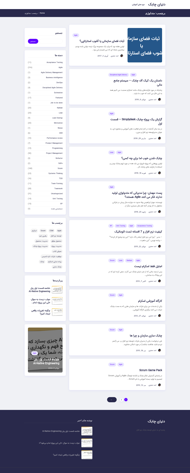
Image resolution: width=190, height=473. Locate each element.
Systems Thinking (55, 173)
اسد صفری (114, 56)
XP (111, 226)
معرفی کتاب (57, 251)
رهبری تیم (43, 236)
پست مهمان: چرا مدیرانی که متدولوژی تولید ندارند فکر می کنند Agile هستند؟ (137, 195)
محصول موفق (56, 241)
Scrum (112, 260)
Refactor (59, 158)
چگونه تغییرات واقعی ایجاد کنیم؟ (40, 312)
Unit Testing (120, 226)
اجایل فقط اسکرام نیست (148, 266)
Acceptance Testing (144, 226)
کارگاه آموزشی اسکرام (150, 301)
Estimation (58, 92)
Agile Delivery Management (52, 72)
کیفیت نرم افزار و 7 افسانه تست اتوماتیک (138, 231)
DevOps (59, 82)
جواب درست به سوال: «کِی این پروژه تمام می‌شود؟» (40, 302)
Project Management (54, 153)
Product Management (54, 143)
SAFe (60, 163)
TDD (61, 178)
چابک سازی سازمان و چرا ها (146, 335)
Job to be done (56, 102)
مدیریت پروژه (56, 246)
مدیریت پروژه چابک (40, 246)
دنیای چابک (156, 4)
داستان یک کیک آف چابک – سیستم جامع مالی (138, 82)
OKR (61, 133)
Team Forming (57, 183)
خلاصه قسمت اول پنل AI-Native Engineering (39, 290)
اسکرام (34, 230)
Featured (59, 97)
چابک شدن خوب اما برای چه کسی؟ (141, 158)
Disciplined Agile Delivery (118, 75)
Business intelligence (54, 77)
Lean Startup (57, 118)
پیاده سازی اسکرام (54, 261)
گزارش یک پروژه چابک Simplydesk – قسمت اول (136, 121)
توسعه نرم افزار (56, 236)
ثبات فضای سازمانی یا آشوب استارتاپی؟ (102, 41)
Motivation (58, 123)
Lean (111, 152)
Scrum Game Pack (150, 370)
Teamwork (58, 188)
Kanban (129, 260)
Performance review (55, 138)
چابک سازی (57, 266)
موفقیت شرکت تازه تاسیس (51, 256)
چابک (42, 261)
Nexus (60, 128)
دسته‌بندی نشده (57, 208)
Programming (57, 148)
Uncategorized (57, 193)
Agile (76, 35)
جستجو (33, 41)
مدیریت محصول (42, 241)
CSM (51, 230)
